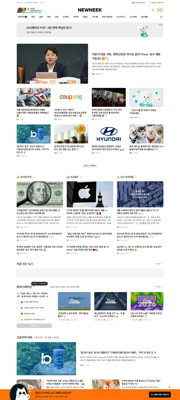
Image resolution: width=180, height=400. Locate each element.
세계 (48, 17)
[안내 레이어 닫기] (169, 387)
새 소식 (42, 3)
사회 (56, 17)
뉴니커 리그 (121, 17)
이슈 (94, 17)
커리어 (75, 17)
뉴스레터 (133, 17)
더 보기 (158, 264)
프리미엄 (21, 17)
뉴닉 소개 (19, 3)
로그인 (160, 10)
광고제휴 (144, 17)
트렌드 (85, 17)
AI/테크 (66, 17)
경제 (41, 17)
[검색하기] (153, 10)
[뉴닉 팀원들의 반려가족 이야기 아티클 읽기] (29, 10)
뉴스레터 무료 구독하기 (31, 3)
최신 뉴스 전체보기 (90, 166)
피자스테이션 (107, 17)
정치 (33, 17)
